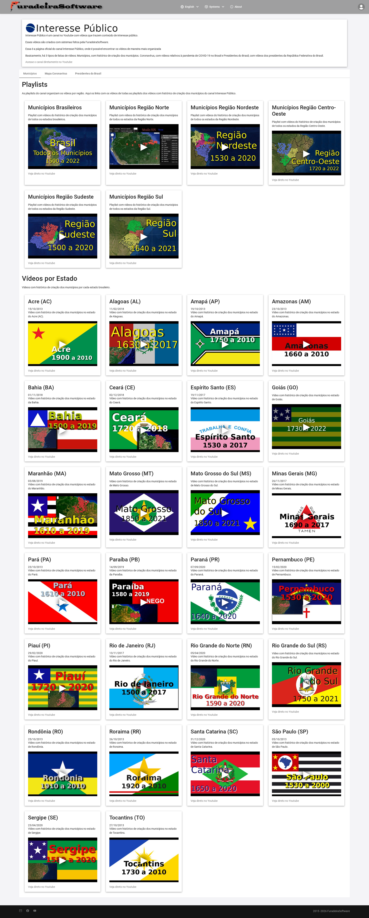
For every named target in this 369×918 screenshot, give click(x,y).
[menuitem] (190, 7)
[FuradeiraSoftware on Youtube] (36, 910)
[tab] (30, 73)
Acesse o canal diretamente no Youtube (48, 62)
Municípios (30, 73)
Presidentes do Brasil (88, 73)
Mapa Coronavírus (56, 73)
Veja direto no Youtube (41, 173)
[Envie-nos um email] (22, 910)
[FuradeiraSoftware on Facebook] (29, 910)
